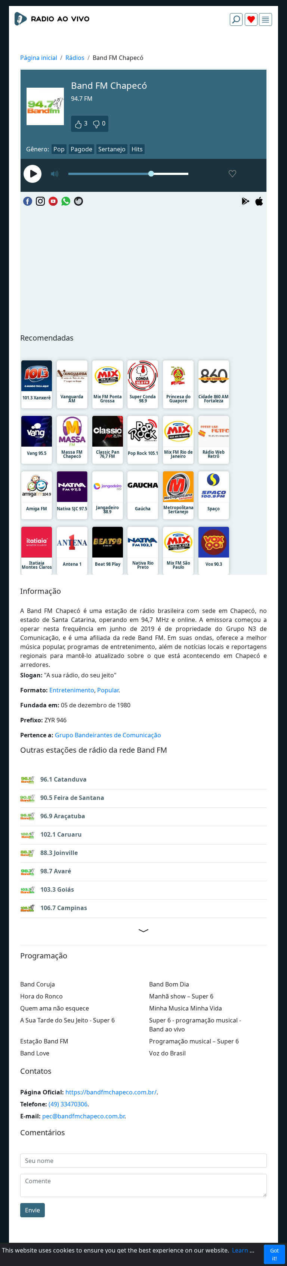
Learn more (248, 1250)
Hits (137, 149)
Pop (59, 149)
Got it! (274, 1254)
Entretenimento (71, 690)
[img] (265, 19)
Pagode (81, 149)
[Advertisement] (143, 49)
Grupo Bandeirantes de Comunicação (108, 735)
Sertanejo (112, 149)
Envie (32, 1210)
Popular (107, 690)
